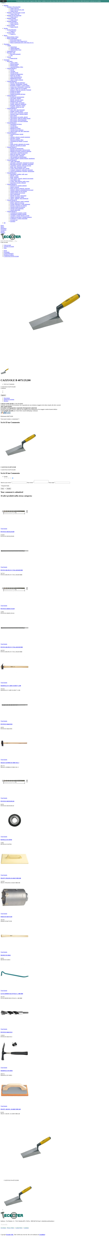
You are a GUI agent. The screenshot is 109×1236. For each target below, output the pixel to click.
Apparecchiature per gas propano (18, 191)
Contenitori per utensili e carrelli (18, 213)
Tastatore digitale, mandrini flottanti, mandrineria (22, 158)
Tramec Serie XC (14, 8)
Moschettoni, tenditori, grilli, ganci (19, 174)
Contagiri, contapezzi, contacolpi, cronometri (21, 170)
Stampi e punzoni (14, 187)
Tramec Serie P (14, 22)
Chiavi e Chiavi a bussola (16, 79)
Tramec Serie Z (14, 19)
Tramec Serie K (14, 11)
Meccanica (9, 61)
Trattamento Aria (11, 51)
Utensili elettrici (14, 127)
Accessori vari (13, 220)
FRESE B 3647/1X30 (6, 916)
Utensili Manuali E (12, 122)
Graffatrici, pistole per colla (17, 107)
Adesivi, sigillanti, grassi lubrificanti (19, 198)
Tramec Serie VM (14, 14)
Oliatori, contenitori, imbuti (17, 197)
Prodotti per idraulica (15, 91)
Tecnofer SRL (9, 1234)
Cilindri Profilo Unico (15, 49)
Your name (52, 482)
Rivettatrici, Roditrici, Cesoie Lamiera (19, 85)
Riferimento (4, 416)
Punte (11, 135)
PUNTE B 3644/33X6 (6, 724)
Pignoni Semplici (14, 64)
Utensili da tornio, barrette (16, 134)
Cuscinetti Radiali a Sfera (16, 67)
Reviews (6, 401)
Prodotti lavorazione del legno (17, 94)
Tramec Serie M (14, 24)
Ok (3, 1)
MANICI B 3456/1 (6, 955)
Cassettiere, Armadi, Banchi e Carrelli (19, 215)
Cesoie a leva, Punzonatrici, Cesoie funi (20, 87)
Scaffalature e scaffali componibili (18, 218)
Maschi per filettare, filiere (16, 140)
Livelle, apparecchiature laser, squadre (19, 168)
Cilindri (9, 45)
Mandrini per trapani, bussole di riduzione (20, 151)
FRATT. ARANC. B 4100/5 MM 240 (11, 1109)
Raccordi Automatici (15, 54)
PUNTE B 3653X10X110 (7, 801)
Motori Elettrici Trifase (12, 37)
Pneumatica (7, 44)
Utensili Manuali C (12, 95)
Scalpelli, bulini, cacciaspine (17, 102)
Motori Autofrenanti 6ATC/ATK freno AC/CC (22, 42)
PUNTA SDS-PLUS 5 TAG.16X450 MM (12, 570)
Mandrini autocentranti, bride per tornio (20, 150)
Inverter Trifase (11, 32)
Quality (6, 476)
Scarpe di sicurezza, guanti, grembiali (19, 201)
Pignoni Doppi (14, 65)
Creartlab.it (42, 1234)
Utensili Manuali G (12, 147)
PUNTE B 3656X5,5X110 (8, 608)
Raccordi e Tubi (11, 52)
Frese (11, 142)
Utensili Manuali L (12, 172)
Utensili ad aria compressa (16, 130)
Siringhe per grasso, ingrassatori (18, 195)
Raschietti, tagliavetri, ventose (17, 105)
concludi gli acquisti (9, 246)
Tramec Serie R (14, 27)
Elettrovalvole (13, 58)
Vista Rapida (4, 528)
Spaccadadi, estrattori (15, 98)
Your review (30, 482)
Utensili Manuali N (12, 211)
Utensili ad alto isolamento (17, 208)
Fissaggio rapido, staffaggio (17, 155)
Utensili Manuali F (11, 132)
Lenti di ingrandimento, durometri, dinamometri (22, 171)
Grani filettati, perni (15, 180)
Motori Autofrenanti (12, 38)
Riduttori (6, 5)
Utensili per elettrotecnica (16, 74)
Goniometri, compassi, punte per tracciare (20, 165)
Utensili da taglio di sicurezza (17, 207)
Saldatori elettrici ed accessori (17, 192)
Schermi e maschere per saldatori (18, 205)
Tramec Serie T (14, 17)
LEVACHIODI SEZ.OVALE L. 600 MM (12, 993)
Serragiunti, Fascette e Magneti (18, 182)
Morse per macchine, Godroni (17, 154)
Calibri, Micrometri (15, 161)
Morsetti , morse (14, 175)
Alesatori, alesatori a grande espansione (20, 137)
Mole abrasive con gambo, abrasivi (19, 117)
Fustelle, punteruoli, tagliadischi (18, 104)
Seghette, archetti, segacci (16, 111)
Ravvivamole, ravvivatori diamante (19, 121)
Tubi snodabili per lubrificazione (18, 157)
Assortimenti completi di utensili (18, 214)
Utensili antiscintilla (15, 210)
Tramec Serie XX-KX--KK (17, 9)
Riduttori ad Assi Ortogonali (14, 15)
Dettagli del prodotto (9, 399)
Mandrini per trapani (15, 128)
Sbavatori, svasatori (15, 138)
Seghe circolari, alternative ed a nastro (19, 144)
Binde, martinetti (14, 177)
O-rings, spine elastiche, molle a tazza (19, 181)
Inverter (6, 28)
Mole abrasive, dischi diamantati (18, 120)
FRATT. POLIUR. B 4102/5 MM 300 (11, 878)
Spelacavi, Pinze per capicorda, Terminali (20, 90)
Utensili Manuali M (12, 200)
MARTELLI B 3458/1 (7, 1070)
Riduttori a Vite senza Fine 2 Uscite (16, 12)
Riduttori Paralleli (11, 18)
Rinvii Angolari (11, 25)
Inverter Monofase (11, 29)
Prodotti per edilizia (15, 92)
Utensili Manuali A (12, 68)
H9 (4, 223)
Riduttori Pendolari (12, 21)
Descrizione (7, 398)
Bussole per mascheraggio (16, 148)
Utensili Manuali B (12, 81)
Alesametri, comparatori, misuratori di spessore (22, 162)
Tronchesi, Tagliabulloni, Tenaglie (18, 84)
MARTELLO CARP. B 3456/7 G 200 (11, 685)
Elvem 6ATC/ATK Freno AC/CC (18, 41)
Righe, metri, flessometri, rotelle (18, 167)
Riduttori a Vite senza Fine (13, 7)
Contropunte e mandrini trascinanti (19, 152)
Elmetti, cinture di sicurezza (17, 202)
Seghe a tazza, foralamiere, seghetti (19, 112)
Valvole (9, 57)
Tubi (11, 55)
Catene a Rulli (13, 62)
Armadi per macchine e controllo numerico (21, 217)
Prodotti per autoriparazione (17, 97)
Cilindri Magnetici (14, 48)
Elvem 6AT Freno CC (15, 39)
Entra (5, 248)
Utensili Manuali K (12, 184)
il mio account (7, 245)
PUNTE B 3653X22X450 (7, 531)
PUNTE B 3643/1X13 (6, 1032)
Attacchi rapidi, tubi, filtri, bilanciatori (19, 131)
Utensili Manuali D (12, 108)
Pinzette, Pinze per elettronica (17, 82)
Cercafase (12, 71)
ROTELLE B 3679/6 (6, 839)
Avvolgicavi (13, 125)
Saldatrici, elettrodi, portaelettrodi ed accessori (21, 190)
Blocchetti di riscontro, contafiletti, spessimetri (21, 164)
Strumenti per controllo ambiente (18, 185)
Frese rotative (13, 115)
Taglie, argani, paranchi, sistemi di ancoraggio (21, 178)
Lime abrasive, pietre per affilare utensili (20, 118)
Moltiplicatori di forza (15, 78)
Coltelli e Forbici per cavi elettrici (18, 88)
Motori (5, 35)
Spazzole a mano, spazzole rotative (19, 114)
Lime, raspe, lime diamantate (17, 110)
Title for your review (6, 482)
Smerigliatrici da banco (16, 124)
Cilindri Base (13, 47)
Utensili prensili (14, 72)
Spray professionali (15, 194)
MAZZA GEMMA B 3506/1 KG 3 (10, 762)
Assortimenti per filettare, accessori (19, 141)
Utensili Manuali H (12, 160)
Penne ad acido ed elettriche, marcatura (20, 188)
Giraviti (12, 69)
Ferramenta (6, 59)
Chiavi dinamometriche (16, 77)
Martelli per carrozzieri (16, 101)
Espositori (12, 221)
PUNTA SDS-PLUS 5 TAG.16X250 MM (12, 647)
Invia (2, 488)
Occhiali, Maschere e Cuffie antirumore (20, 204)
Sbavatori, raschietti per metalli (18, 145)
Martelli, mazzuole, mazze (16, 100)
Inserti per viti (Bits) (15, 75)
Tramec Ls (13, 31)
